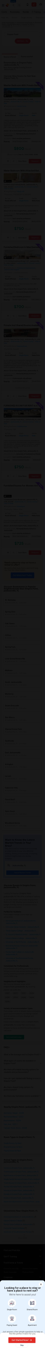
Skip (22, 1345)
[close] (41, 1284)
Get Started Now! (20, 1340)
